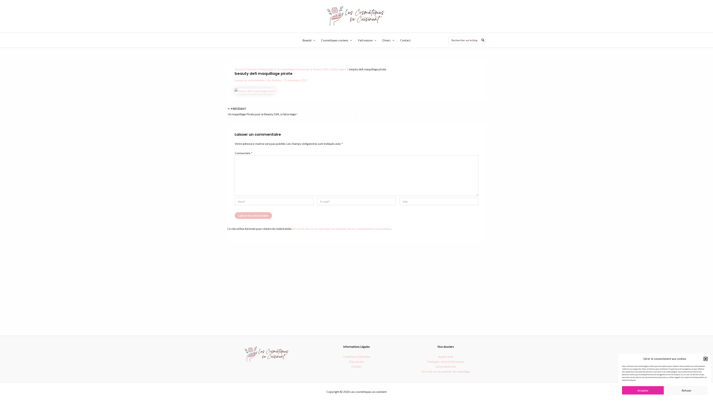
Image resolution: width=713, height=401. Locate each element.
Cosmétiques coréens (334, 40)
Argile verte (445, 356)
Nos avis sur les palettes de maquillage (445, 371)
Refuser (686, 390)
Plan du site (356, 361)
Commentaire (243, 153)
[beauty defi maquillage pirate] (255, 90)
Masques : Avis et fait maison (445, 361)
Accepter (643, 390)
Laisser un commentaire (250, 80)
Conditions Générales (356, 356)
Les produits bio (446, 366)
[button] (705, 359)
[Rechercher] (483, 40)
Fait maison (365, 40)
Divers (386, 40)
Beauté (307, 40)
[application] (313, 40)
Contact (405, 40)
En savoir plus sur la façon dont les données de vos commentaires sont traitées (342, 228)
